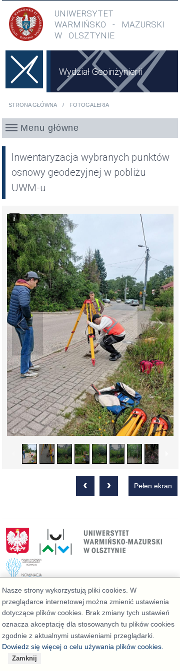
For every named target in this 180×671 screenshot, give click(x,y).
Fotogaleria (89, 105)
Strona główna (32, 105)
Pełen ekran (153, 486)
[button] (90, 127)
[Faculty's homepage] (25, 76)
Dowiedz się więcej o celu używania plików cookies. (83, 647)
